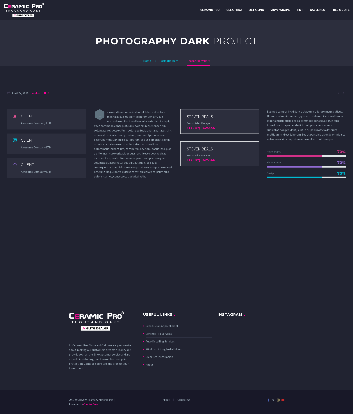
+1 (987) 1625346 (201, 128)
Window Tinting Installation (163, 349)
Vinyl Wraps (280, 10)
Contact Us (183, 400)
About (149, 364)
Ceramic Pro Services (159, 333)
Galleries (317, 10)
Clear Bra (234, 10)
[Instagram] (278, 400)
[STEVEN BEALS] (220, 121)
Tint (299, 10)
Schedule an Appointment (162, 326)
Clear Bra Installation (159, 357)
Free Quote (340, 10)
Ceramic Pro (210, 10)
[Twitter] (273, 400)
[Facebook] (268, 400)
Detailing (256, 10)
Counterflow (90, 404)
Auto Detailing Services (160, 341)
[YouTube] (282, 400)
